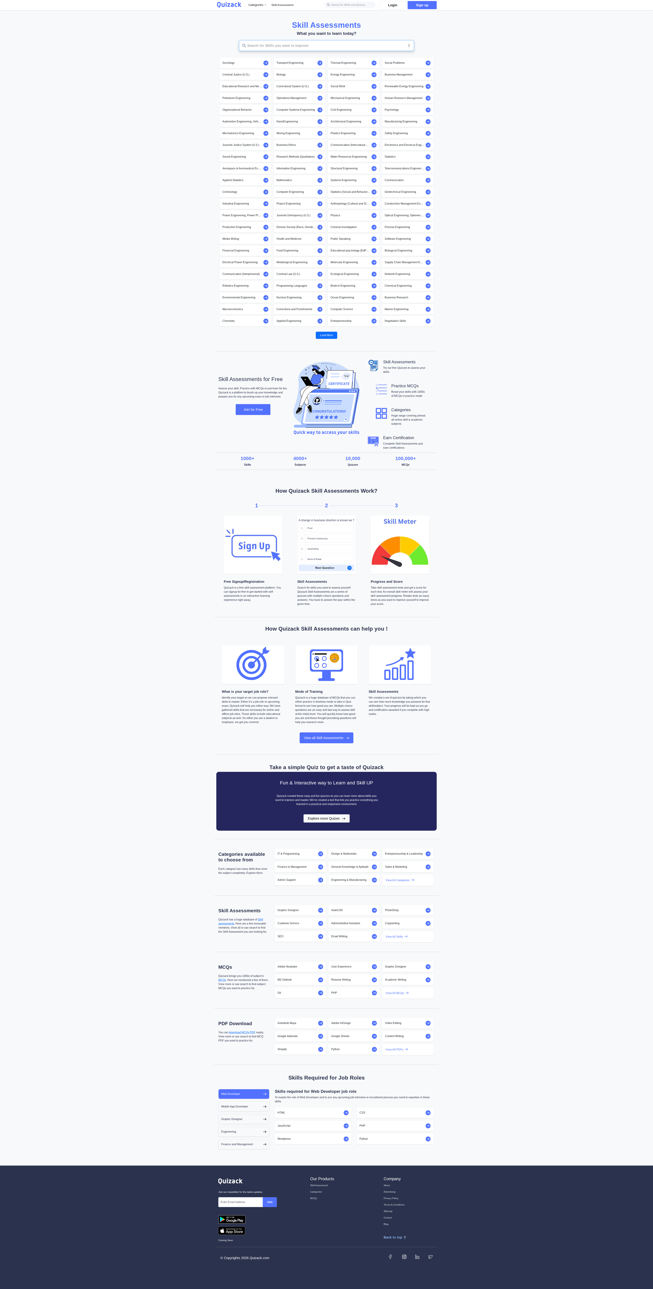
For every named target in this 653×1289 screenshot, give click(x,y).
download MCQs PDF (242, 1032)
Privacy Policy (391, 1198)
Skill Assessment (319, 1185)
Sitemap (388, 1211)
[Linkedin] (417, 1256)
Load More (326, 335)
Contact (388, 1217)
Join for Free (253, 409)
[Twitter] (430, 1256)
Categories (316, 1191)
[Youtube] (404, 1256)
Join (270, 1202)
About (387, 1185)
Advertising (390, 1191)
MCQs (222, 980)
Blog (386, 1224)
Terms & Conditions (394, 1204)
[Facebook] (391, 1256)
